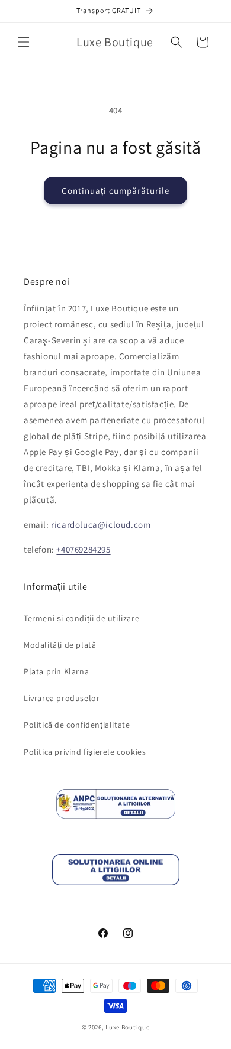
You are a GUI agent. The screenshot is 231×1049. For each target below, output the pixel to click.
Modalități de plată (60, 644)
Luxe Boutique (127, 1027)
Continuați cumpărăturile (115, 190)
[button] (24, 42)
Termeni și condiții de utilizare (81, 618)
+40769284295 (83, 549)
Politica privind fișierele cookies (85, 751)
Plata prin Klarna (56, 671)
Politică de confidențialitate (77, 724)
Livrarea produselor (62, 698)
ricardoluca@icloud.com (100, 524)
